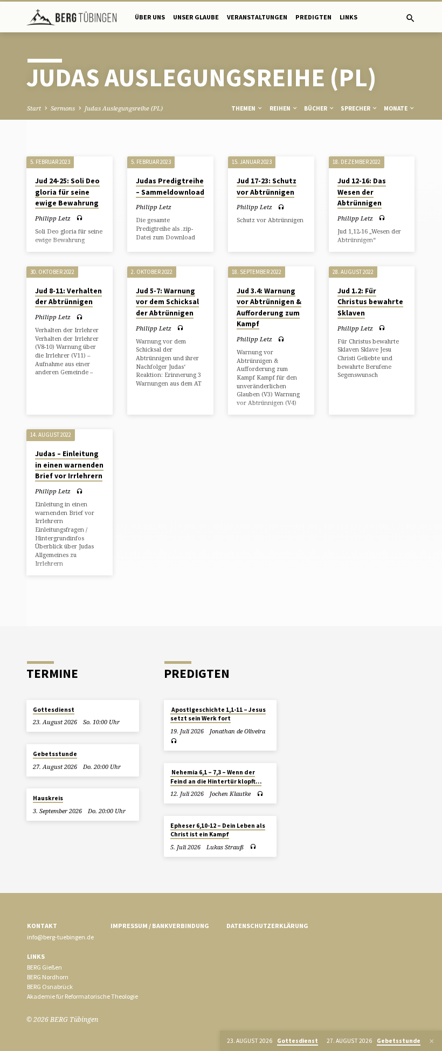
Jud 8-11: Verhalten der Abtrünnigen (68, 296)
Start (34, 108)
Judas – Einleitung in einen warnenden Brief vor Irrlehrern (69, 464)
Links (348, 17)
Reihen (281, 108)
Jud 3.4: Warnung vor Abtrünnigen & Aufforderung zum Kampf (269, 307)
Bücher (316, 108)
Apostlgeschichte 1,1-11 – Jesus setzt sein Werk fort (218, 714)
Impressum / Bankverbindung (159, 926)
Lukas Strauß (225, 847)
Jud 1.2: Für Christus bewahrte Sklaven (370, 302)
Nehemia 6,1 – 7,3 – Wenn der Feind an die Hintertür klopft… (215, 776)
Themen (244, 108)
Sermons (63, 108)
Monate (396, 108)
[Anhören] (79, 218)
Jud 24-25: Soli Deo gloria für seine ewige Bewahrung (67, 192)
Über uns (150, 17)
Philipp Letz (53, 218)
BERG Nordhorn (47, 977)
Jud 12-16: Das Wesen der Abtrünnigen (361, 192)
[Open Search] (410, 18)
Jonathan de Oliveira (237, 731)
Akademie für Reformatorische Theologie (82, 996)
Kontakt (42, 926)
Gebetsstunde (55, 754)
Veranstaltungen (257, 17)
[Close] (432, 1041)
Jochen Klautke (230, 793)
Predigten (313, 17)
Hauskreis (48, 798)
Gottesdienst (53, 709)
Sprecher (356, 108)
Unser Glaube (196, 17)
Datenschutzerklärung (267, 926)
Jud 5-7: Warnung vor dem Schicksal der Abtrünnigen (167, 302)
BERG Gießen (44, 967)
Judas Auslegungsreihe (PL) (124, 108)
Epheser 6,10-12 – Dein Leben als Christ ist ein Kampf (217, 830)
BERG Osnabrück (50, 987)
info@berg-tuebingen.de (60, 937)
